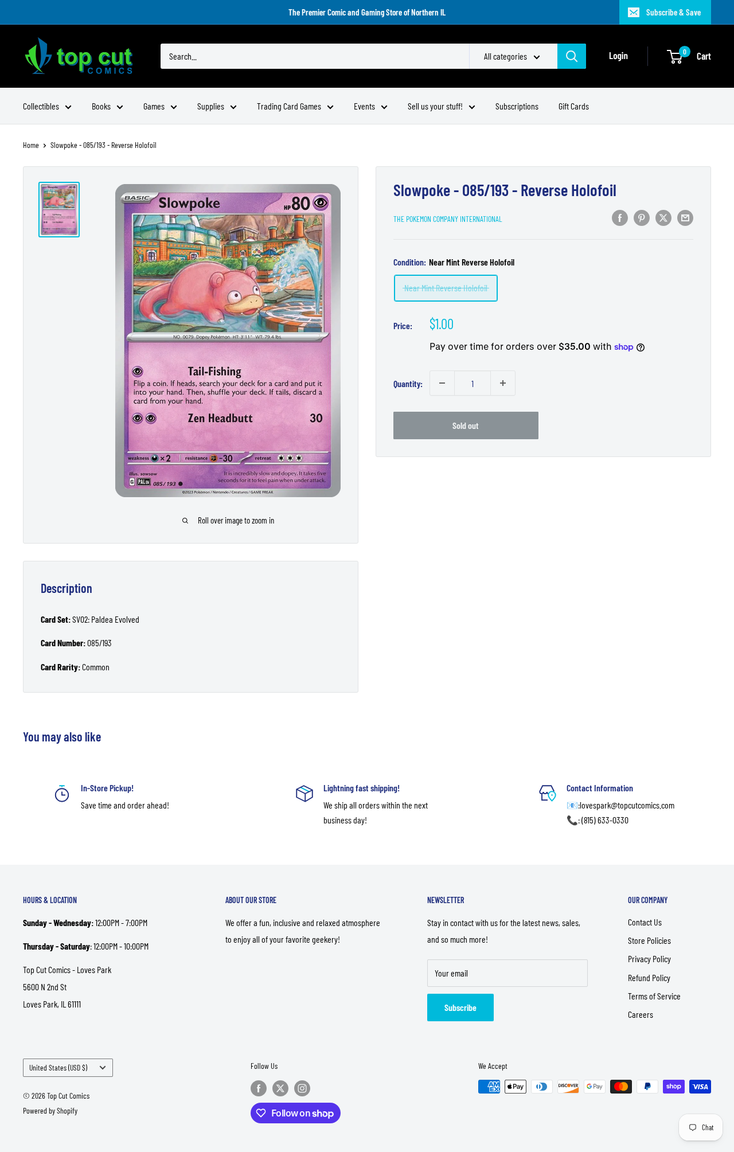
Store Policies (649, 940)
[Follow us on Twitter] (280, 1088)
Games (154, 105)
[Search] (571, 56)
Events (364, 105)
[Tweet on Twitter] (663, 217)
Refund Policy (649, 977)
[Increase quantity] (503, 383)
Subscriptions (516, 105)
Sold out (465, 425)
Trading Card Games (289, 105)
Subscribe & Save (673, 12)
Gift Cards (574, 105)
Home (31, 145)
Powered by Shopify (50, 1110)
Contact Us (645, 921)
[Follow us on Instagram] (302, 1088)
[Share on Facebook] (620, 217)
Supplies (210, 105)
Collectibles (41, 105)
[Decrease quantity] (442, 383)
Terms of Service (654, 995)
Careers (640, 1014)
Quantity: (408, 382)
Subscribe (460, 1007)
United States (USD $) (58, 1067)
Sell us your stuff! (435, 105)
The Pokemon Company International (447, 218)
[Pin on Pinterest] (642, 217)
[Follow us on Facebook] (259, 1088)
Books (101, 105)
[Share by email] (685, 217)
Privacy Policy (649, 958)
